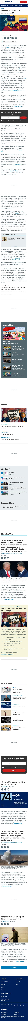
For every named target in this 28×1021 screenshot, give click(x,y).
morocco (19, 289)
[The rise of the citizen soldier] (4, 483)
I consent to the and (12, 120)
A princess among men (19, 706)
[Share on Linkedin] (10, 38)
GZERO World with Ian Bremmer (17, 366)
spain (9, 289)
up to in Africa (14, 171)
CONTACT (19, 979)
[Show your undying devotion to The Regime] (14, 415)
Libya (20, 150)
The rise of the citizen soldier (16, 482)
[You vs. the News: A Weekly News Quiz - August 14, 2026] (6, 690)
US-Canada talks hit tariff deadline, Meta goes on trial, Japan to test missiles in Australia (18, 493)
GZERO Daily (4, 996)
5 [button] (16, 246)
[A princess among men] (6, 705)
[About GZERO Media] (6, 720)
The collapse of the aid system (18, 375)
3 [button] (14, 246)
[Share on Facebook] (5, 38)
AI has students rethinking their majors (17, 477)
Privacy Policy (12, 120)
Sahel (18, 69)
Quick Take (14, 352)
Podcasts (16, 5)
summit (8, 47)
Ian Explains (15, 373)
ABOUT (3, 979)
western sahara (11, 287)
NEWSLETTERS (6, 993)
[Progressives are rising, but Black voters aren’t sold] (4, 238)
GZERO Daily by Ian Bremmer (5, 1000)
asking (17, 213)
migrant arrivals (18, 106)
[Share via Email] (16, 38)
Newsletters (3, 5)
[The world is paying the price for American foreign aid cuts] (7, 348)
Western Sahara (14, 90)
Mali (2, 151)
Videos (11, 5)
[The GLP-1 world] (4, 473)
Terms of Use (19, 120)
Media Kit (3, 984)
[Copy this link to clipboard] (13, 38)
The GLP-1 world (13, 472)
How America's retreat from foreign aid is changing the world (18, 369)
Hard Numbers (4, 432)
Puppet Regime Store (17, 606)
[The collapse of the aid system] (7, 374)
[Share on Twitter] (8, 38)
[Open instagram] (21, 1005)
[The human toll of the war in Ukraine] (7, 360)
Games (14, 687)
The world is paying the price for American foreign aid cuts (18, 349)
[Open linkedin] (15, 1005)
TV (7, 5)
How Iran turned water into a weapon (19, 713)
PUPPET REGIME (22, 5)
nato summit (4, 289)
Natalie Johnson (5, 553)
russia (5, 287)
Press (17, 984)
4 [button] (15, 246)
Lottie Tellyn (12, 553)
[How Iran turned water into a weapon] (6, 712)
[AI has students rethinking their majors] (4, 478)
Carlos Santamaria (5, 35)
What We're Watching (17, 695)
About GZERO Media (18, 720)
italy (2, 287)
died (25, 78)
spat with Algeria (16, 259)
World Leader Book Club (10, 343)
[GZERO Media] (10, 2)
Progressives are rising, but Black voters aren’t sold (16, 238)
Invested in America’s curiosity (10, 439)
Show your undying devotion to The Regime (13, 609)
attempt (17, 258)
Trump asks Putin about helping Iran (19, 728)
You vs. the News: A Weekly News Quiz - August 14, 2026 (18, 691)
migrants (9, 294)
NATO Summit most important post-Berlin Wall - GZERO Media (14, 506)
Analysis (15, 710)
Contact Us (18, 981)
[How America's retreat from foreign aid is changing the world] (7, 367)
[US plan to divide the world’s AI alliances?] (7, 354)
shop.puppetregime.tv (7, 654)
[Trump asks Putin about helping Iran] (6, 727)
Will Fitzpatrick (19, 553)
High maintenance (7, 434)
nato (24, 287)
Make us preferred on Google (9, 41)
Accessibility (16, 1012)
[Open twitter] (9, 1005)
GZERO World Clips (17, 346)
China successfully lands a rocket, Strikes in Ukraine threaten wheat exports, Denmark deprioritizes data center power (13, 835)
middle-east (13, 289)
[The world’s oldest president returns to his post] (14, 800)
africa (21, 287)
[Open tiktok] (24, 1005)
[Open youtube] (12, 1005)
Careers (3, 989)
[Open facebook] (18, 1005)
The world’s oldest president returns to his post (13, 783)
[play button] (14, 333)
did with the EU (17, 164)
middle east (4, 294)
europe (17, 287)
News (2, 8)
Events (2, 987)
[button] (23, 2)
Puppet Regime (6, 341)
